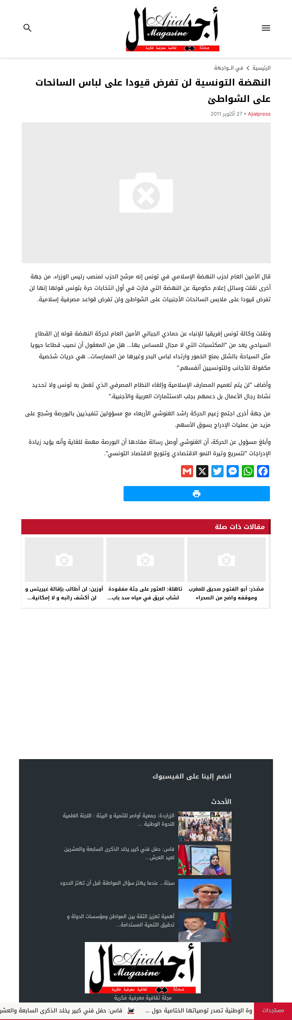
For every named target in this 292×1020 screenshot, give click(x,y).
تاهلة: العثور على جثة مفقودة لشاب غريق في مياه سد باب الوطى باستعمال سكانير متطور (145, 597)
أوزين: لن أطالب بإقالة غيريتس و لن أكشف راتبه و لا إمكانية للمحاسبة (64, 597)
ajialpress (259, 114)
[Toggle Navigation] (268, 29)
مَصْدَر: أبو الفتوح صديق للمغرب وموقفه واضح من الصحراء (226, 593)
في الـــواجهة (228, 68)
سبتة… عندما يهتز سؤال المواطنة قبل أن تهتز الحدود (117, 883)
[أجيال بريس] (142, 967)
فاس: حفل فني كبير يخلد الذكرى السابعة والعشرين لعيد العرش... (119, 853)
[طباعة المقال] (196, 493)
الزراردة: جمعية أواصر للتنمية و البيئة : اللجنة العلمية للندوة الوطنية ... (119, 820)
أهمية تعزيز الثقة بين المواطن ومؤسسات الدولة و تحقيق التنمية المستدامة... (121, 920)
